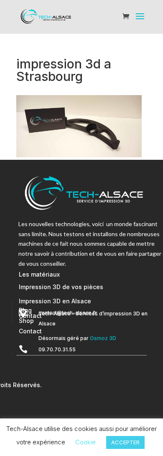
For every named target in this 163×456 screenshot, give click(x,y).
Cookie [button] (85, 442)
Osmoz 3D (103, 338)
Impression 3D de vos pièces (61, 286)
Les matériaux (39, 274)
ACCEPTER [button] (125, 442)
